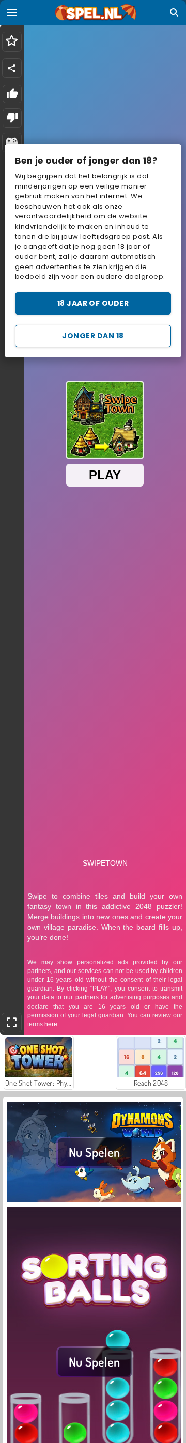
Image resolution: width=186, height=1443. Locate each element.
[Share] (12, 68)
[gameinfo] (11, 143)
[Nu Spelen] (94, 1201)
